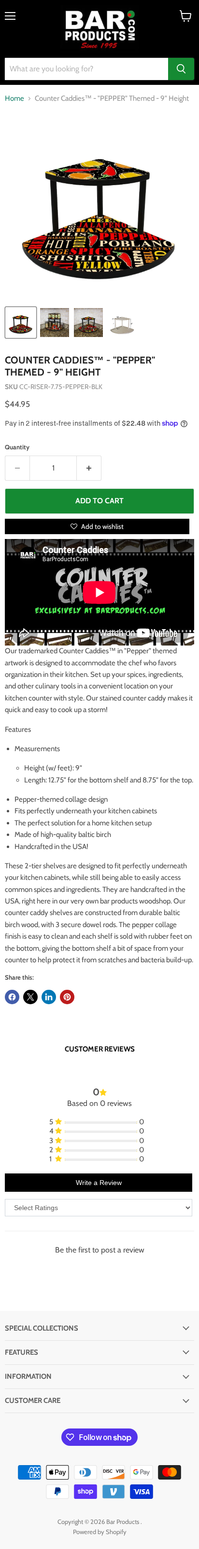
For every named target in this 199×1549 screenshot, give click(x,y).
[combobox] (86, 69)
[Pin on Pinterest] (67, 997)
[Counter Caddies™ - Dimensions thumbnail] (122, 322)
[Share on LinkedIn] (49, 997)
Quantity (17, 447)
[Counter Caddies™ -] (20, 322)
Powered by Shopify (100, 1532)
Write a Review (99, 1182)
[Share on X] (30, 997)
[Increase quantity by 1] (89, 468)
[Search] (181, 69)
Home (14, 98)
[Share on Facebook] (12, 997)
